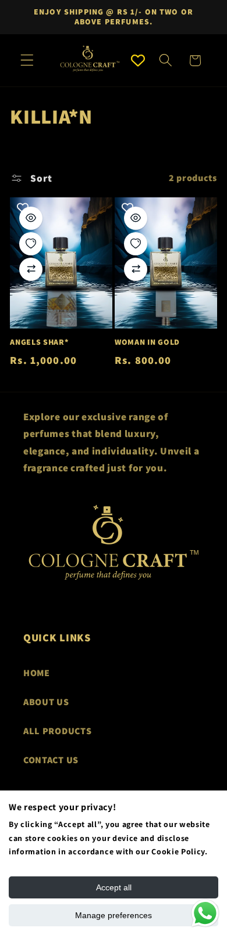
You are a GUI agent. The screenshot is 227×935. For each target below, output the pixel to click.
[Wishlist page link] (138, 60)
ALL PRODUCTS (57, 731)
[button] (27, 60)
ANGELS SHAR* (39, 342)
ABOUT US (46, 702)
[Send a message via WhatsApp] (205, 913)
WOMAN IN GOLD (147, 342)
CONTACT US (51, 760)
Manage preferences (113, 915)
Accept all (114, 887)
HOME (36, 673)
